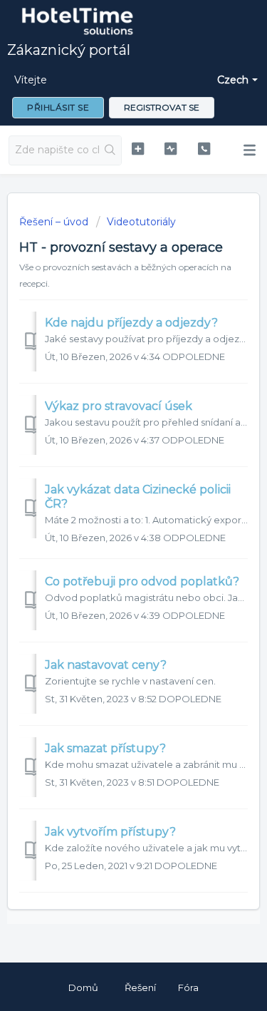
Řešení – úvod (55, 221)
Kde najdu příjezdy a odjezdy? (131, 322)
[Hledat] (110, 150)
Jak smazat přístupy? (105, 748)
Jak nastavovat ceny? (106, 665)
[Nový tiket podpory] (138, 148)
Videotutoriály (141, 221)
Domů (83, 987)
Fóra (188, 987)
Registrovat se (161, 107)
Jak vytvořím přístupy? (110, 831)
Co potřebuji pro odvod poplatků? (142, 581)
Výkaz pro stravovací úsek (118, 406)
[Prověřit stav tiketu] (170, 148)
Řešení (140, 987)
